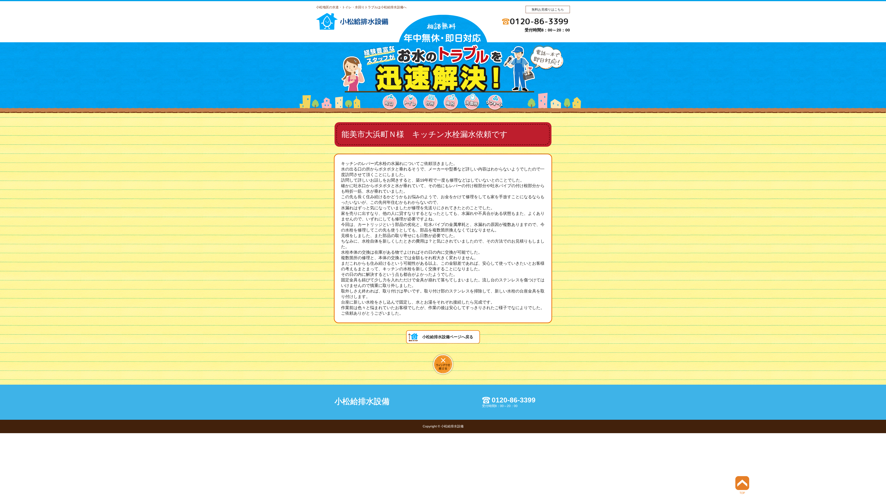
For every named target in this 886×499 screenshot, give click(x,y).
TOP (742, 492)
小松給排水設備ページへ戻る (447, 337)
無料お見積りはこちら (548, 9)
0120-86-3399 (539, 21)
